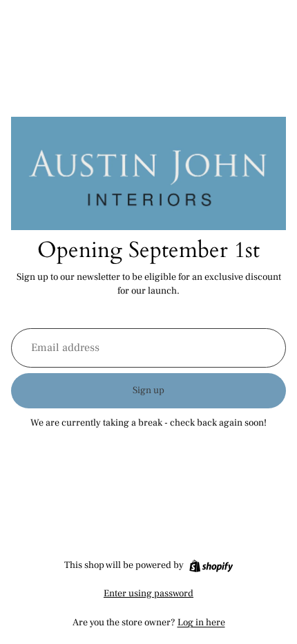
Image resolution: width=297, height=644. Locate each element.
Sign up (148, 390)
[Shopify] (211, 566)
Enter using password (148, 593)
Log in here (201, 622)
